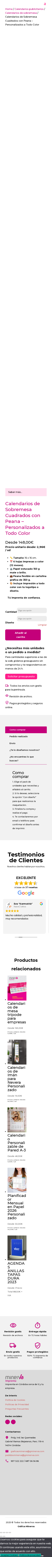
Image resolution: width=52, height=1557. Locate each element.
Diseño (9, 622)
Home (9, 9)
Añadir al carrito (21, 634)
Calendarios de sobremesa (21, 13)
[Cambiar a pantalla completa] (4, 1532)
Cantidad (11, 612)
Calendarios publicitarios (29, 9)
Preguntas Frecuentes (17, 1409)
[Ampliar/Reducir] (1, 1532)
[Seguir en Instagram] (13, 1422)
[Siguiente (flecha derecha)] (4, 1536)
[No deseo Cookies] (42, 1555)
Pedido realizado (19, 736)
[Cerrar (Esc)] (10, 1532)
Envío (12, 743)
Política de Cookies (15, 1400)
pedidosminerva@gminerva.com (22, 1455)
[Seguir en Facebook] (7, 1422)
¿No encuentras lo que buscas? (22, 758)
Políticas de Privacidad (17, 1404)
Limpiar (42, 625)
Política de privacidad (30, 1555)
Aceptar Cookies (9, 1555)
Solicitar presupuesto (21, 676)
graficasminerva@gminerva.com (27, 1451)
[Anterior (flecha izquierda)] (1, 1536)
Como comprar (18, 729)
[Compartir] (7, 1532)
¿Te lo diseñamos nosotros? (25, 750)
